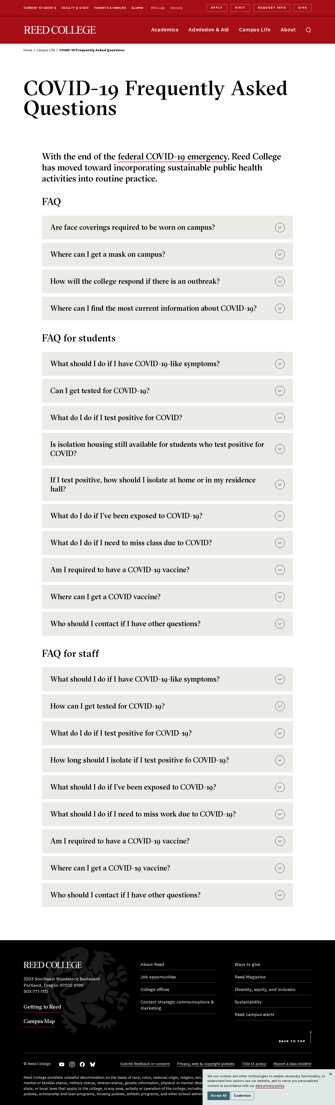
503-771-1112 (36, 991)
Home (28, 50)
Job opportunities (158, 977)
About (288, 30)
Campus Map (39, 1021)
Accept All (219, 1095)
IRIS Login (158, 8)
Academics (165, 30)
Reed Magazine (250, 977)
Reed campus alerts (254, 1015)
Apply (217, 7)
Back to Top (292, 1041)
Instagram (72, 1064)
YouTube (61, 1064)
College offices (155, 990)
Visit (240, 7)
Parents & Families (110, 8)
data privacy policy (270, 1086)
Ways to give (247, 964)
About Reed (152, 964)
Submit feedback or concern (145, 1064)
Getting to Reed (42, 1006)
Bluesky (92, 1064)
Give (302, 7)
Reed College (60, 30)
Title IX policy (254, 1064)
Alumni (137, 8)
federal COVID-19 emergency (172, 156)
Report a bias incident (292, 1064)
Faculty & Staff (75, 8)
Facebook (82, 1064)
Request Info (272, 7)
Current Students (40, 8)
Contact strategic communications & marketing (177, 1005)
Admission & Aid (208, 30)
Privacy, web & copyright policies (205, 1064)
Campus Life (255, 30)
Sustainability (248, 1002)
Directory (176, 8)
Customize (242, 1095)
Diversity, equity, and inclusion (265, 990)
